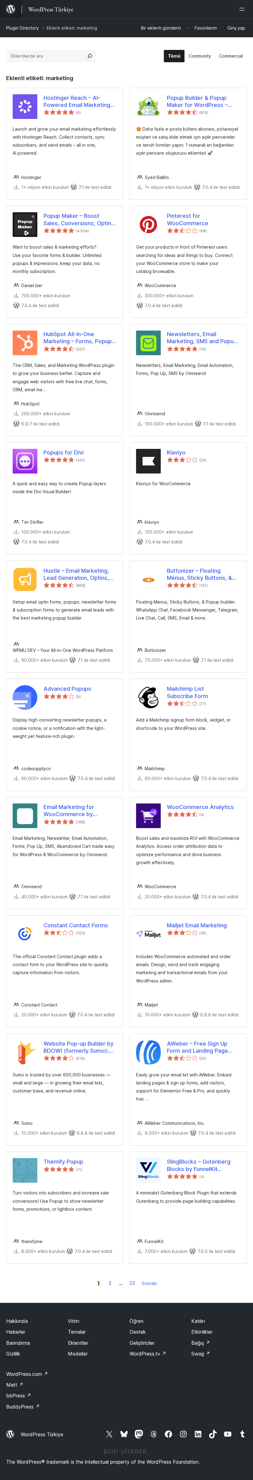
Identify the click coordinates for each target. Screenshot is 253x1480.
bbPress (18, 1396)
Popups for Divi (64, 452)
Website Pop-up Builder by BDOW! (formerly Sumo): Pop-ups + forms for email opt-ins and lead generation (80, 1047)
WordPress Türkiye (42, 1434)
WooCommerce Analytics (200, 807)
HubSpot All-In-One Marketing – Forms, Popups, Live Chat (80, 338)
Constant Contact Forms (76, 925)
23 (132, 1283)
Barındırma (18, 1343)
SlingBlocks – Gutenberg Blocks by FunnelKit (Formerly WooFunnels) (198, 1165)
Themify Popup (63, 1161)
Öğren (136, 1321)
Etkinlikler (202, 1332)
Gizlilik (13, 1354)
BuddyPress (23, 1407)
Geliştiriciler (142, 1343)
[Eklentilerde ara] (90, 56)
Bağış (200, 1343)
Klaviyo (176, 452)
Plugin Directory (22, 27)
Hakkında (17, 1321)
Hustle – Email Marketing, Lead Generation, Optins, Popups (76, 574)
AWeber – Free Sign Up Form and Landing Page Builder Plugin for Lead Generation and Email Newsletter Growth (197, 1047)
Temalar (77, 1332)
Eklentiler (78, 1343)
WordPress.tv (148, 1354)
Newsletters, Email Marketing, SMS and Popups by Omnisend (203, 338)
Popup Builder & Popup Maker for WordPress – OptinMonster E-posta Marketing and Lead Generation (197, 102)
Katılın (198, 1321)
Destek (138, 1332)
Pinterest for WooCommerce (187, 219)
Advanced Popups (67, 688)
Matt (14, 1385)
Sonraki (149, 1283)
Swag (200, 1354)
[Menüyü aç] (243, 9)
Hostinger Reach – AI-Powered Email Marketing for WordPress (77, 102)
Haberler (15, 1332)
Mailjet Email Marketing (197, 925)
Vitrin (73, 1321)
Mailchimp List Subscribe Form (187, 692)
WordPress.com (27, 1374)
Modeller (78, 1354)
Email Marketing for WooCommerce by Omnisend (69, 811)
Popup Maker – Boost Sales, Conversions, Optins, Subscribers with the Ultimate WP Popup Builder (80, 220)
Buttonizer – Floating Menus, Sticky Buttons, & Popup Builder (199, 574)
